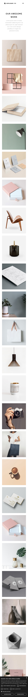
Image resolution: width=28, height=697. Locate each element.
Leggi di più (24, 683)
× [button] (26, 677)
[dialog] (14, 686)
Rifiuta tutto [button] (20, 694)
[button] (14, 692)
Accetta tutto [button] (7, 694)
